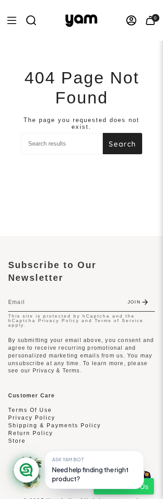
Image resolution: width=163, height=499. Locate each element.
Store (17, 441)
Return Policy (30, 433)
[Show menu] (12, 20)
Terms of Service (119, 320)
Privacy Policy (58, 320)
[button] (31, 20)
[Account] (131, 20)
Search (122, 143)
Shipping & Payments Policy (54, 425)
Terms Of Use (30, 410)
